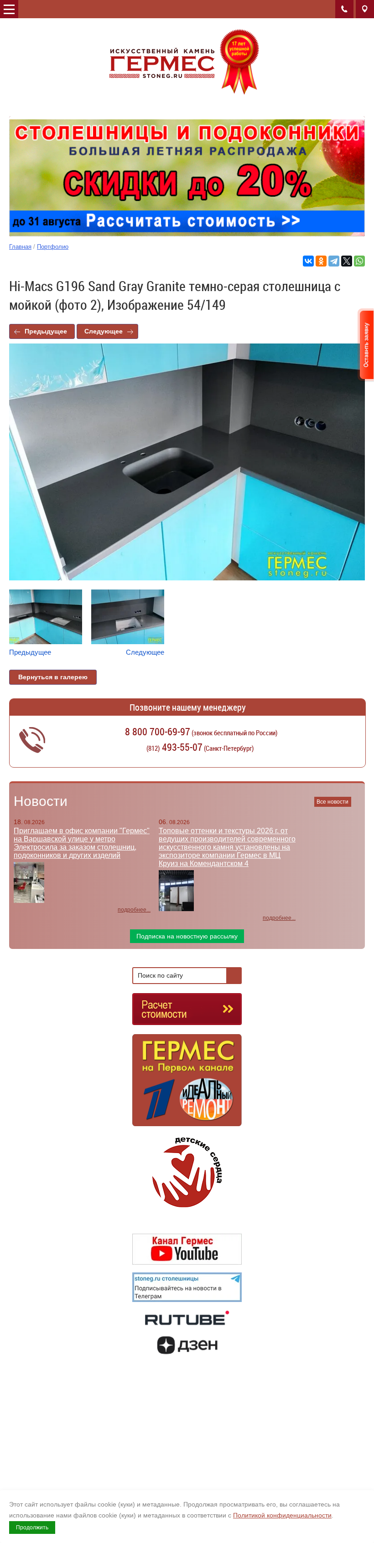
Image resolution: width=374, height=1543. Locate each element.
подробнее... (134, 910)
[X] (346, 261)
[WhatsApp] (359, 261)
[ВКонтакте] (308, 261)
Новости (41, 801)
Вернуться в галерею (53, 677)
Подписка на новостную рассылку (187, 936)
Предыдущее (46, 331)
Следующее (103, 331)
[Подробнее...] (187, 1084)
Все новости (332, 802)
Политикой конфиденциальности (282, 1515)
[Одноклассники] (321, 261)
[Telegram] (333, 261)
